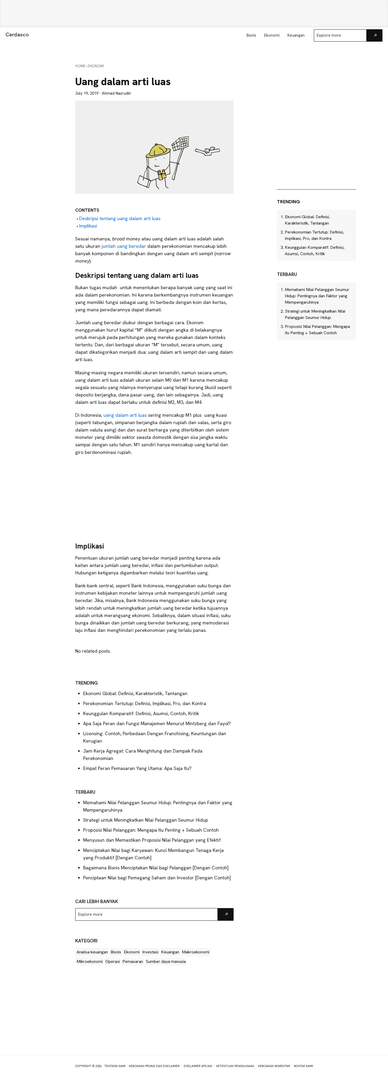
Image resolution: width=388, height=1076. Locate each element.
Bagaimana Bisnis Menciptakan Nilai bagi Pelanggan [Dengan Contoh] (156, 868)
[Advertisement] (194, 14)
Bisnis (116, 952)
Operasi (112, 961)
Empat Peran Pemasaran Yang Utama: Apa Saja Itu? (137, 768)
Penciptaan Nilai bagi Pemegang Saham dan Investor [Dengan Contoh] (157, 878)
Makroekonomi (195, 952)
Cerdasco (17, 34)
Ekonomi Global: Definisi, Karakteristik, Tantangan (135, 693)
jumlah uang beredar (123, 246)
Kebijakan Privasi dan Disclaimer (154, 1066)
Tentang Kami (115, 1066)
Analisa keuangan (92, 952)
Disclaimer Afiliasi (198, 1066)
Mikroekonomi (90, 961)
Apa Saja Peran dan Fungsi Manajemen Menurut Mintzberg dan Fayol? (157, 723)
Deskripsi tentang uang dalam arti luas (119, 218)
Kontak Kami (303, 1066)
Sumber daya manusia (166, 961)
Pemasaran (132, 961)
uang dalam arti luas (125, 415)
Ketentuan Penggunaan (235, 1066)
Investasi (150, 952)
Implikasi (88, 226)
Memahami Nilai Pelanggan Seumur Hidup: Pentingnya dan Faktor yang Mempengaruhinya (317, 296)
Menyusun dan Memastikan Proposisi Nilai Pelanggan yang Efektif (152, 840)
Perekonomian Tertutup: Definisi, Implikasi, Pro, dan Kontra (144, 703)
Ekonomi (132, 952)
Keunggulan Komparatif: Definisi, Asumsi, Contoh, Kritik (141, 713)
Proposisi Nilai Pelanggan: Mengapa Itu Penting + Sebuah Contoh (151, 830)
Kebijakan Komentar (274, 1066)
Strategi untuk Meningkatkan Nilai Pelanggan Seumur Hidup (145, 820)
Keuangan (170, 952)
